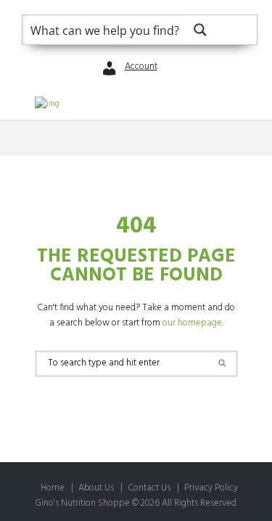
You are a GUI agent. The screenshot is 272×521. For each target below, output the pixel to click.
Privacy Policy (211, 488)
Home (53, 488)
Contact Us (149, 488)
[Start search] (221, 363)
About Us (96, 488)
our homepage (192, 323)
